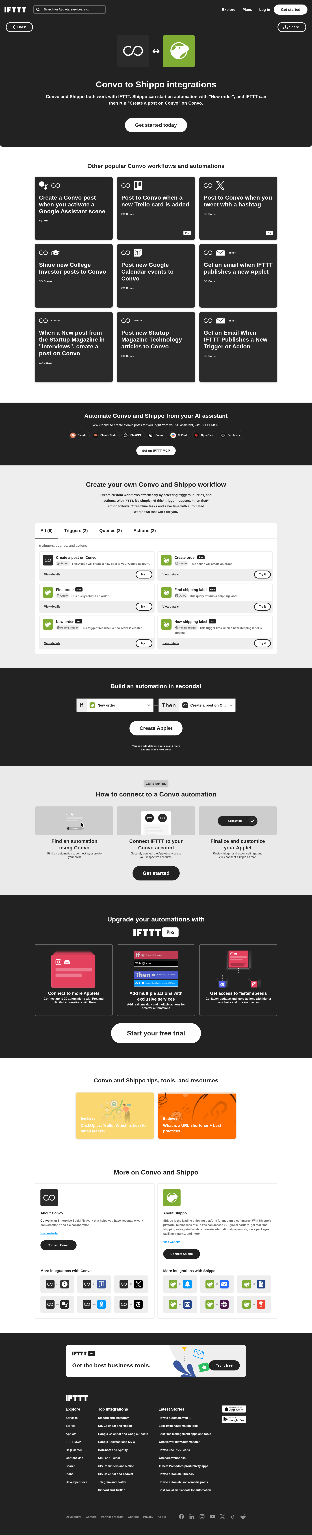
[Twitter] (222, 1517)
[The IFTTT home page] (15, 9)
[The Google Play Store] (234, 1420)
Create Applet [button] (156, 728)
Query (64, 595)
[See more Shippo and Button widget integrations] (254, 1304)
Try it (144, 574)
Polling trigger (69, 627)
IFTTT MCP (73, 1441)
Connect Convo (58, 1245)
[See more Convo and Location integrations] (94, 1304)
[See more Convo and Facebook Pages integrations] (94, 1284)
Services (72, 1417)
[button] (156, 873)
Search (70, 1466)
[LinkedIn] (191, 1517)
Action (64, 563)
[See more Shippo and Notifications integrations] (180, 1284)
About (162, 1516)
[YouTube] (212, 1517)
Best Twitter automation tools (178, 1425)
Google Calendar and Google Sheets (123, 1433)
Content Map (74, 1458)
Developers (73, 1516)
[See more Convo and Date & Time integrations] (57, 1284)
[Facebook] (181, 1517)
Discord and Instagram (113, 1417)
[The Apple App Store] (234, 1409)
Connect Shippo (181, 1253)
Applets (71, 1433)
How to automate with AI (175, 1417)
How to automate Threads (176, 1474)
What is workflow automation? (179, 1441)
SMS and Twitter (109, 1458)
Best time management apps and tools (185, 1433)
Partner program (112, 1516)
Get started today (156, 125)
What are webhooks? (173, 1458)
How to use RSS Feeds (174, 1450)
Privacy (148, 1516)
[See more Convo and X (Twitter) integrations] (131, 1284)
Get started (290, 10)
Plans (247, 9)
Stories (70, 1425)
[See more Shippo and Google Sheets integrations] (254, 1284)
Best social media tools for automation (185, 1490)
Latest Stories (171, 1409)
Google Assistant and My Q (116, 1441)
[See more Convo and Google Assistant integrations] (57, 1304)
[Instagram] (202, 1517)
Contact (133, 1516)
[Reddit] (243, 1517)
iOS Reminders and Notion (116, 1466)
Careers (91, 1516)
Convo (109, 84)
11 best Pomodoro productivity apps (183, 1466)
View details (52, 574)
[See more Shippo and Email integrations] (217, 1284)
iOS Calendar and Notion (115, 1425)
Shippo (149, 84)
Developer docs (76, 1482)
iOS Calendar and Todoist (115, 1474)
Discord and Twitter (111, 1490)
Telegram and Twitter (112, 1482)
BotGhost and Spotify (113, 1450)
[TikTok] (232, 1517)
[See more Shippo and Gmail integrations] (180, 1304)
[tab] (46, 531)
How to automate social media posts (183, 1482)
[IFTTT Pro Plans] (201, 557)
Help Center (74, 1450)
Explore (228, 9)
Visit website (49, 1233)
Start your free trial (156, 1033)
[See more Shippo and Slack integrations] (217, 1304)
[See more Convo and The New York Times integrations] (131, 1304)
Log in (264, 9)
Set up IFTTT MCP (156, 450)
